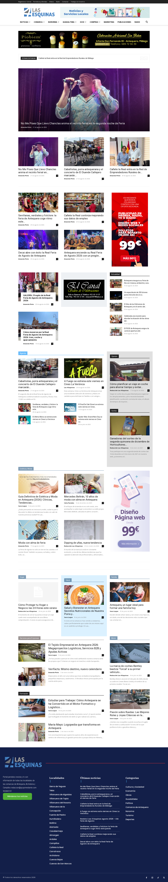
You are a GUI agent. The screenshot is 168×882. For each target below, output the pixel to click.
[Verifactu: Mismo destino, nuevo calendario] (31, 676)
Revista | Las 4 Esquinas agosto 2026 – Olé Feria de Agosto (99, 820)
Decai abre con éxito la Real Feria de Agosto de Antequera (37, 254)
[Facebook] (146, 877)
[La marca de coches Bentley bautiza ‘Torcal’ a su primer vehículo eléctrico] (130, 653)
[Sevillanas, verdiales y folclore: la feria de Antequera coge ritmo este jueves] (38, 202)
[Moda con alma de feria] (38, 530)
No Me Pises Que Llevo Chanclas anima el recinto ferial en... (37, 171)
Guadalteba (68, 22)
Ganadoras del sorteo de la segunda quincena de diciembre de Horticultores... (129, 441)
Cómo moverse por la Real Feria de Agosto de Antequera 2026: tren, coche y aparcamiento (37, 336)
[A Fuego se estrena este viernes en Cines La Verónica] (84, 368)
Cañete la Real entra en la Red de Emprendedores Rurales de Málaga (96, 804)
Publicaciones (124, 22)
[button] (147, 22)
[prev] (141, 58)
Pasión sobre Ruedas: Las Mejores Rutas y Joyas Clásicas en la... (129, 714)
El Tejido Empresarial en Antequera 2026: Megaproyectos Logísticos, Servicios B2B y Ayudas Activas (74, 648)
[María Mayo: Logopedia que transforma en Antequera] (31, 732)
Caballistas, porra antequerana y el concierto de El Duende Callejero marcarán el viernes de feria (99, 796)
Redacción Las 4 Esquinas (119, 390)
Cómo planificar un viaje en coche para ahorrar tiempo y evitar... (129, 386)
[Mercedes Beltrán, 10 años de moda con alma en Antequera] (84, 484)
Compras (94, 22)
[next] (145, 58)
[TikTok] (158, 877)
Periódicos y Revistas (40, 2)
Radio (58, 2)
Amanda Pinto (26, 127)
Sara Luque (22, 506)
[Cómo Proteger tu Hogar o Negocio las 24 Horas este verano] (38, 592)
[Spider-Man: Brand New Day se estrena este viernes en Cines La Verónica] (70, 420)
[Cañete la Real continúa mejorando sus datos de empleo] (84, 202)
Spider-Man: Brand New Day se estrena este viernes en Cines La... (90, 419)
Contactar (65, 2)
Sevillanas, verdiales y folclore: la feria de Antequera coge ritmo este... (37, 218)
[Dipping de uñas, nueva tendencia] (84, 530)
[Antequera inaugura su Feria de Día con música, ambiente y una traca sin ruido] (116, 283)
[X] (164, 877)
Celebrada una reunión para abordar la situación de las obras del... (136, 318)
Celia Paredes (69, 503)
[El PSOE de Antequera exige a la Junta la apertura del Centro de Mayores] (116, 331)
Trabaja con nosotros (78, 2)
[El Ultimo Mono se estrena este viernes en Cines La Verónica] (24, 420)
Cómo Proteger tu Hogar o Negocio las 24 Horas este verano (37, 606)
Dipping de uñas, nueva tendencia (83, 542)
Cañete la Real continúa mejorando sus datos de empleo (84, 217)
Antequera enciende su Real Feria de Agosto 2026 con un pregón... (83, 254)
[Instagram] (152, 877)
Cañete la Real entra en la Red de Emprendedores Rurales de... (128, 171)
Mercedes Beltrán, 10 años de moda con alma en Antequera (81, 498)
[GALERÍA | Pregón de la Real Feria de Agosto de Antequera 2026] (38, 286)
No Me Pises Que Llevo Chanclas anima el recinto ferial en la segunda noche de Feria (99, 787)
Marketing (109, 22)
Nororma (52, 22)
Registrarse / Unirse (24, 2)
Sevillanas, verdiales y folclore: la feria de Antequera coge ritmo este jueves (98, 827)
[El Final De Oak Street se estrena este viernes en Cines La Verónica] (70, 407)
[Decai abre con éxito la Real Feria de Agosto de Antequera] (38, 240)
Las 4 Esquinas (69, 387)
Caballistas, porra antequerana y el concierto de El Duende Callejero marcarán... (83, 172)
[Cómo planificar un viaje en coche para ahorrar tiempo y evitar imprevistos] (130, 371)
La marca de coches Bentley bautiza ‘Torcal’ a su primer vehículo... (126, 669)
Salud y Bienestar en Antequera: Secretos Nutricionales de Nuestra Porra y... (84, 610)
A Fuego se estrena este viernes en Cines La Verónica (61, 58)
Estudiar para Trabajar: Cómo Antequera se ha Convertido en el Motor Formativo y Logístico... (74, 704)
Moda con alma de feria (31, 542)
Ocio (82, 22)
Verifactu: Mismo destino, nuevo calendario (75, 669)
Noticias (24, 22)
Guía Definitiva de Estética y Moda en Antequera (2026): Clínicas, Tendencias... (37, 499)
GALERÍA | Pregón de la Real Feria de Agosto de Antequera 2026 (37, 298)
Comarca (38, 22)
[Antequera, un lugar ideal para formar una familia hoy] (130, 592)
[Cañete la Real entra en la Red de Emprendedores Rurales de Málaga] (130, 151)
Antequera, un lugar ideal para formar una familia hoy (126, 606)
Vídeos (51, 2)
